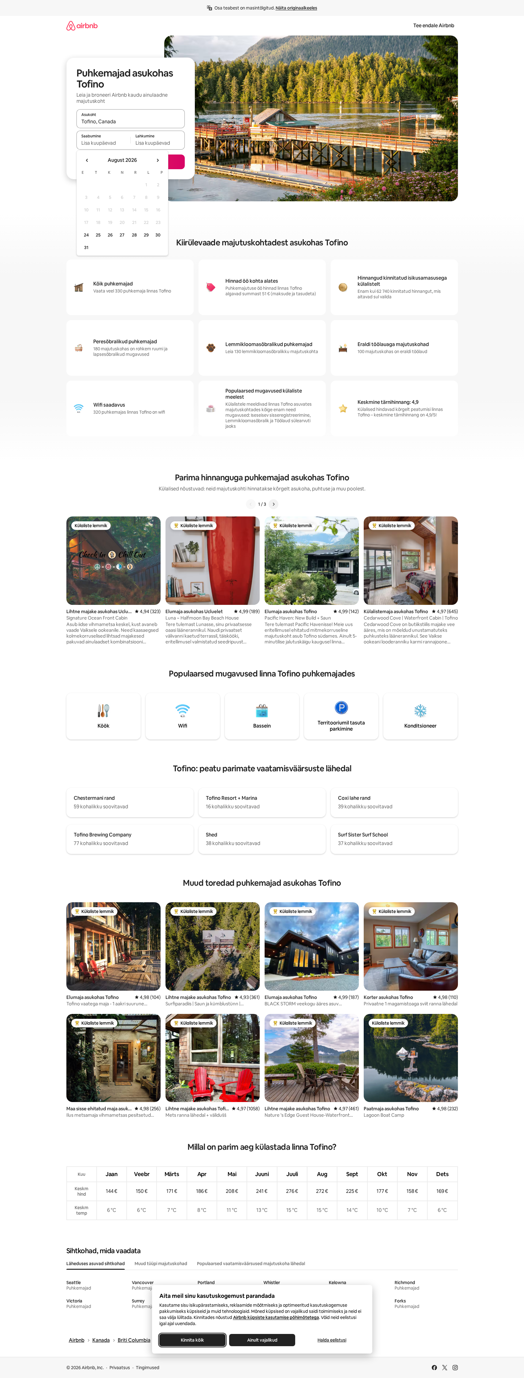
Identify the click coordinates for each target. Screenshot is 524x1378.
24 (86, 235)
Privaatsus (120, 1367)
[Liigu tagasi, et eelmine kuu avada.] (87, 160)
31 (86, 247)
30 (158, 235)
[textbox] (103, 143)
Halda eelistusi (332, 1340)
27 (122, 235)
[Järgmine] (273, 504)
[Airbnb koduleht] (82, 25)
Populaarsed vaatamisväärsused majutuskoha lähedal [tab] (251, 1263)
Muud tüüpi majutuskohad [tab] (161, 1263)
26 (110, 235)
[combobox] (130, 121)
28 (134, 235)
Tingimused (147, 1367)
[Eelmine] (251, 504)
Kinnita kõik (192, 1340)
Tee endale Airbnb (433, 25)
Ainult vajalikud (262, 1340)
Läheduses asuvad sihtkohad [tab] (95, 1263)
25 (98, 235)
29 (146, 235)
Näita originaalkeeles (296, 8)
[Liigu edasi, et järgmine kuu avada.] (157, 160)
